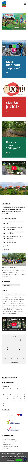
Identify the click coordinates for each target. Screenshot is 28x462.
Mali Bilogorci (21, 299)
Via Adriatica (20, 311)
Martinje (20, 309)
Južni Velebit (22, 295)
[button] (19, 193)
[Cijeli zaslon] (24, 329)
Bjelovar (22, 303)
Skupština (23, 294)
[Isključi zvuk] (22, 329)
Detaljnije (3, 457)
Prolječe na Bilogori (20, 305)
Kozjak (19, 301)
